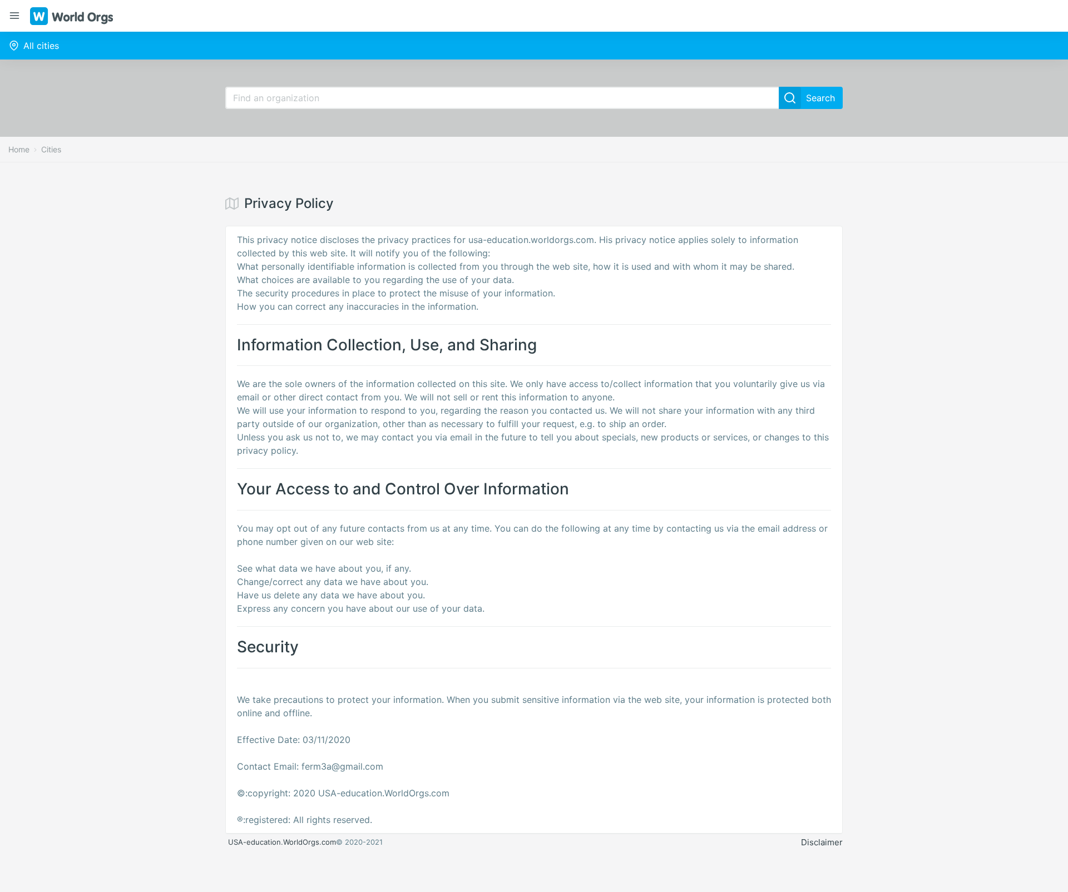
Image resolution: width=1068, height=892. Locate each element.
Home (18, 149)
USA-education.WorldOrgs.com (282, 842)
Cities (51, 149)
